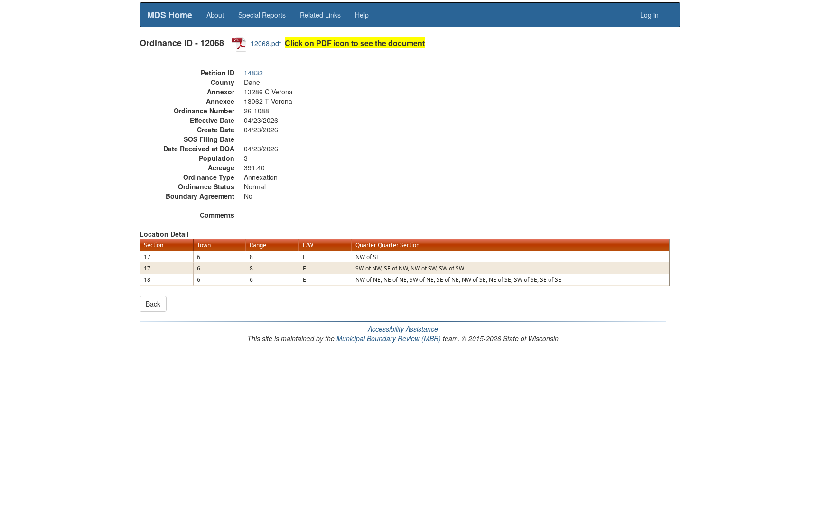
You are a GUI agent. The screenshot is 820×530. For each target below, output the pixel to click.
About (215, 14)
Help (362, 14)
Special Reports (262, 14)
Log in (649, 14)
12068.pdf (266, 43)
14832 (253, 72)
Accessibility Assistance (403, 329)
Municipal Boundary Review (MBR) (388, 338)
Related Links (320, 14)
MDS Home (169, 15)
